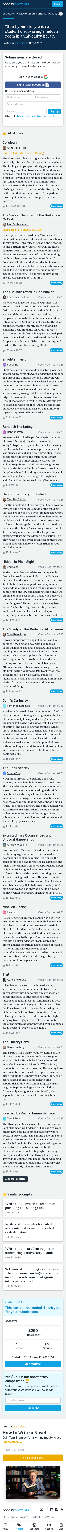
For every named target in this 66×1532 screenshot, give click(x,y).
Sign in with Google (31, 76)
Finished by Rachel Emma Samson (29, 1113)
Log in (57, 4)
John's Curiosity (15, 701)
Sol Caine (12, 364)
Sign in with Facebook (31, 84)
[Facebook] (57, 1510)
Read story (56, 206)
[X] (41, 1510)
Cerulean (10, 143)
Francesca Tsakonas (19, 297)
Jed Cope (12, 566)
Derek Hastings (16, 1047)
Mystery (20, 43)
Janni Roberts (15, 1118)
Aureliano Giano (16, 979)
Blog (61, 1528)
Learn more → (12, 1442)
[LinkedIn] (52, 1510)
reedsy (16, 4)
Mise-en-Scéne (14, 907)
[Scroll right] (61, 14)
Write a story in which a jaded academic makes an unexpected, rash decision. (29, 1228)
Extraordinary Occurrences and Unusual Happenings (27, 837)
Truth (7, 974)
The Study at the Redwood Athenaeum (33, 629)
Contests (34, 1528)
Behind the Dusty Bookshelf (24, 494)
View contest (33, 1363)
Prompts (18, 1528)
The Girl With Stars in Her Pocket (28, 292)
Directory (8, 13)
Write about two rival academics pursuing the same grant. (30, 1206)
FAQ (5, 1517)
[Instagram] (46, 1510)
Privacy (23, 1517)
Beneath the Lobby (18, 427)
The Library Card (16, 1042)
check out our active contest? (35, 116)
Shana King (14, 773)
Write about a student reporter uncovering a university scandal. (30, 1251)
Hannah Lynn (15, 432)
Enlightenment (14, 359)
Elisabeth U (14, 912)
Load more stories (15, 1179)
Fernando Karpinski (18, 705)
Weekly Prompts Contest (31, 13)
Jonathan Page (16, 634)
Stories (49, 1528)
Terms (13, 1517)
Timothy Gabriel (16, 499)
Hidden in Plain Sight (19, 562)
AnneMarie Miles (16, 147)
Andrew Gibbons (17, 844)
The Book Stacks (16, 768)
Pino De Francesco (18, 224)
